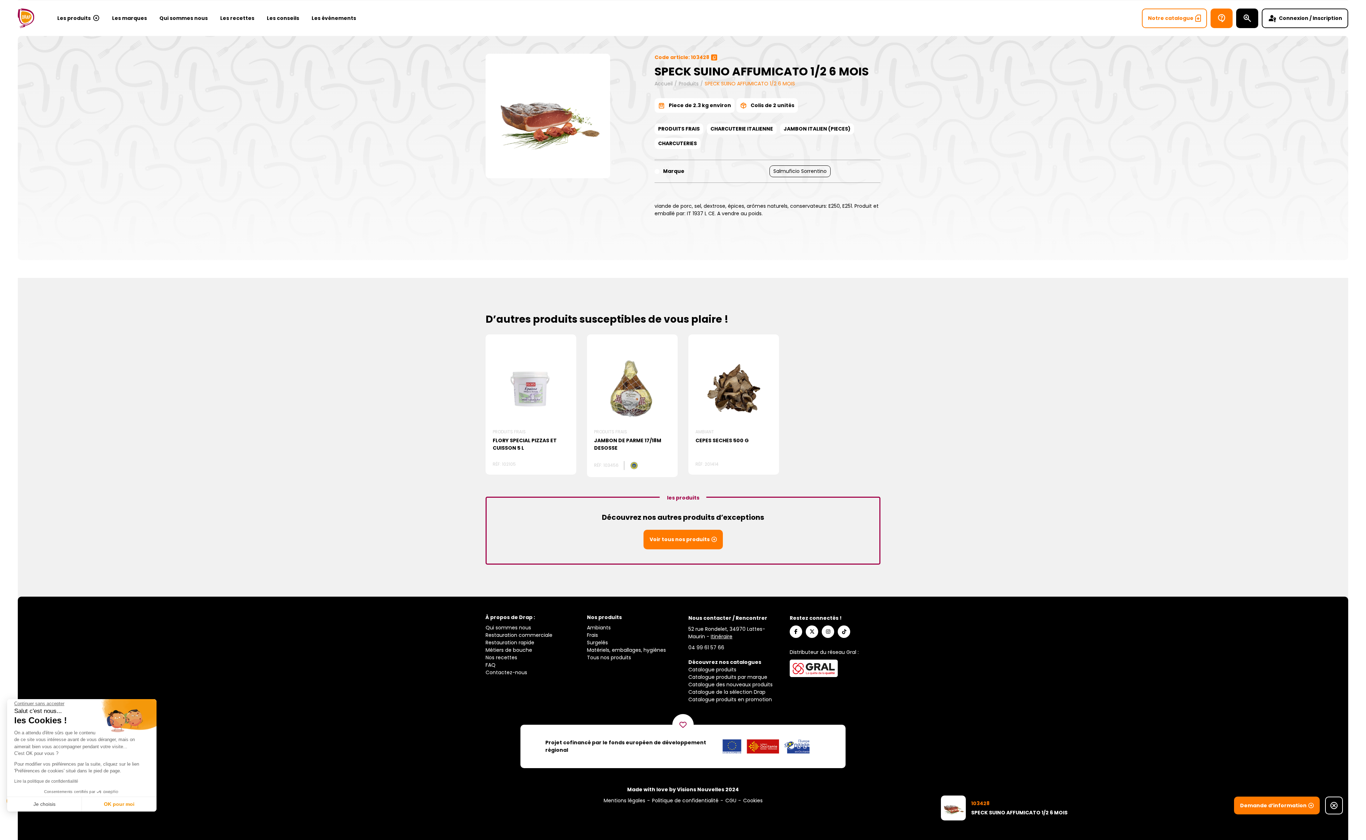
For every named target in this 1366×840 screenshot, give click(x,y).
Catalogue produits (712, 669)
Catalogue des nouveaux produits (730, 684)
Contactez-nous (506, 672)
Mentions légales (624, 800)
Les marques (129, 18)
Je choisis (44, 804)
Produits (689, 83)
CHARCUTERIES (677, 143)
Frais (592, 635)
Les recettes (237, 18)
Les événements (334, 18)
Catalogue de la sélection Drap (727, 692)
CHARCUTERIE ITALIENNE (741, 128)
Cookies (753, 800)
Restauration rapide (510, 642)
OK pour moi (119, 804)
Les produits (74, 18)
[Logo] (26, 18)
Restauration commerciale (519, 635)
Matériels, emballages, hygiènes (626, 650)
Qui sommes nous (183, 18)
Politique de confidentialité (685, 800)
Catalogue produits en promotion (730, 699)
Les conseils (283, 18)
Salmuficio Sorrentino (800, 171)
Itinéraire (721, 636)
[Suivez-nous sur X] (812, 631)
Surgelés (597, 642)
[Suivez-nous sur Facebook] (796, 631)
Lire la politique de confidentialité (46, 781)
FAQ (491, 665)
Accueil (664, 83)
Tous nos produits (609, 657)
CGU (730, 800)
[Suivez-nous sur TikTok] (844, 631)
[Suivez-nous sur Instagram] (828, 631)
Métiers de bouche (509, 650)
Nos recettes (501, 657)
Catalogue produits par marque (727, 677)
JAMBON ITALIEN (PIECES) (817, 128)
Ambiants (599, 627)
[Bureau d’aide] (1222, 18)
